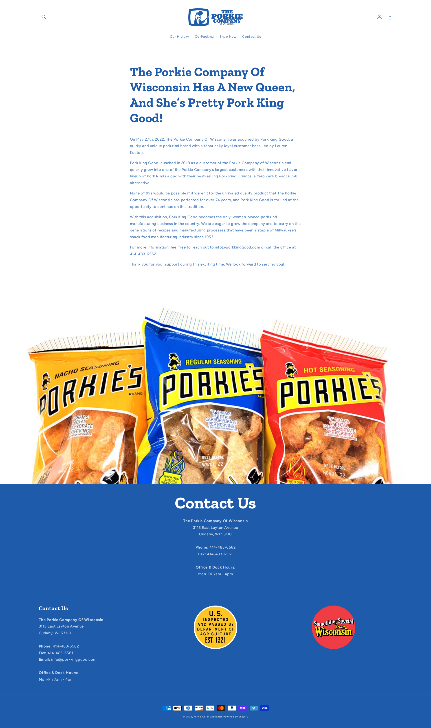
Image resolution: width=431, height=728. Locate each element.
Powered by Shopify (235, 716)
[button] (44, 17)
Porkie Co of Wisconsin (208, 716)
